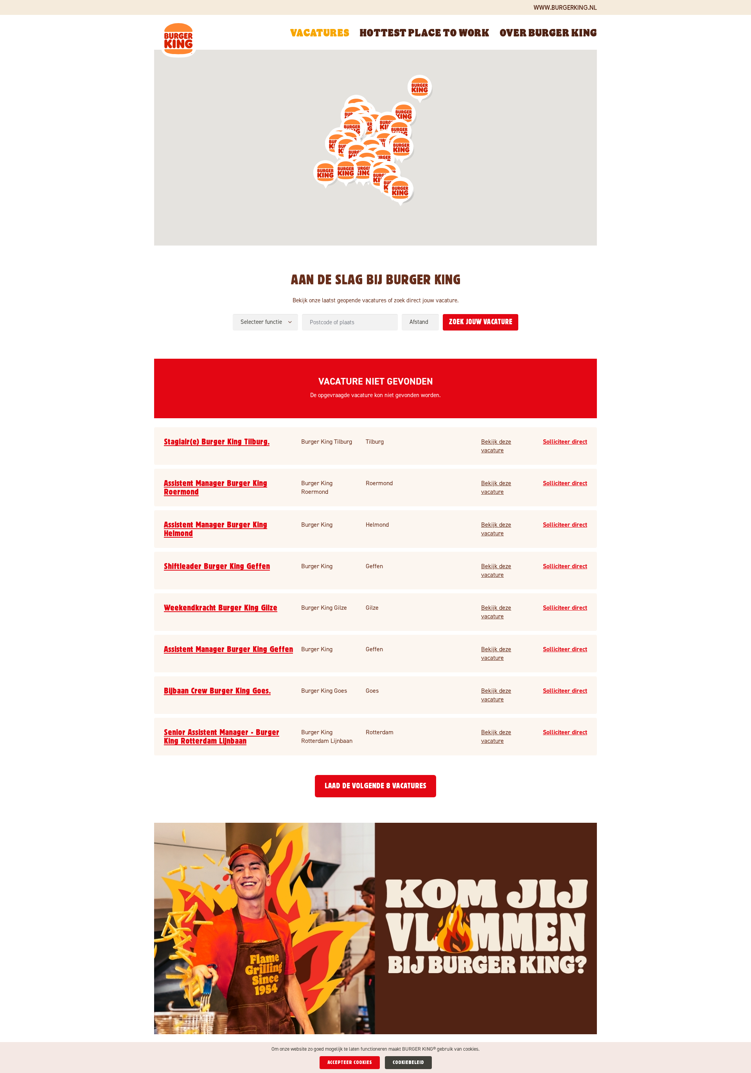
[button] (346, 172)
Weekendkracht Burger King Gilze (220, 607)
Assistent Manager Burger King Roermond (215, 487)
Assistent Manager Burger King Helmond (215, 529)
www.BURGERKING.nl (565, 7)
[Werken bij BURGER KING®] (178, 40)
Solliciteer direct (565, 441)
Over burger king (548, 32)
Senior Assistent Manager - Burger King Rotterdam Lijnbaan (221, 736)
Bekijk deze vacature (496, 445)
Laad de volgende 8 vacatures (375, 786)
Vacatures (319, 32)
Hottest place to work (424, 32)
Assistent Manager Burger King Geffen (228, 649)
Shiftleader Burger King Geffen (217, 566)
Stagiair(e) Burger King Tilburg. (216, 441)
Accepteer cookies (349, 1062)
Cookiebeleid (408, 1062)
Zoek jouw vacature (480, 322)
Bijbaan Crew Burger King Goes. (217, 690)
